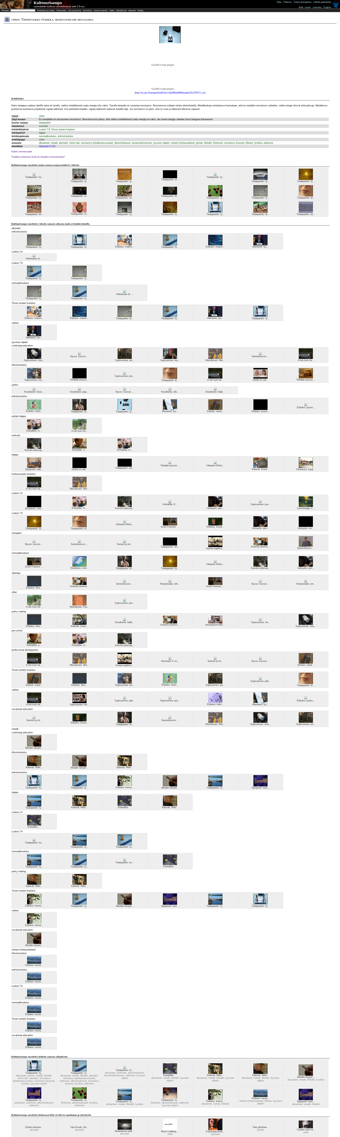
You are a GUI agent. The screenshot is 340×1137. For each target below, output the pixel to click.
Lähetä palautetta (322, 2)
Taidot (111, 10)
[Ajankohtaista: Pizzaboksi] (306, 546)
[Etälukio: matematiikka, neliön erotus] (215, 244)
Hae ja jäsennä (74, 10)
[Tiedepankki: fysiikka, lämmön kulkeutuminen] (125, 212)
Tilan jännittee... (260, 1127)
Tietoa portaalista (302, 2)
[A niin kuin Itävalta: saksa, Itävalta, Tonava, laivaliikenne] (306, 358)
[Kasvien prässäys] (34, 448)
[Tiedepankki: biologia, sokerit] (260, 212)
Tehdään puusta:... (79, 379)
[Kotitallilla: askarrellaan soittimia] (79, 447)
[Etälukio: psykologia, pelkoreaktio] (305, 698)
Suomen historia (100, 10)
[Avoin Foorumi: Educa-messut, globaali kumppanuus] (170, 524)
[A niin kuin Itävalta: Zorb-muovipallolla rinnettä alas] (79, 428)
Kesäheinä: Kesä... (34, 391)
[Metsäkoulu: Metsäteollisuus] (215, 358)
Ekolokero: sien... (34, 508)
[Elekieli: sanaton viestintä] (215, 409)
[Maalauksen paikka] (125, 1129)
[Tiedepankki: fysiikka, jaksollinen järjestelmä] (34, 1098)
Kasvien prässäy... (34, 450)
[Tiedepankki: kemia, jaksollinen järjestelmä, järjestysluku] (306, 212)
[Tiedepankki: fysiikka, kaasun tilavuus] (260, 195)
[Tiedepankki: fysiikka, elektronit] (215, 175)
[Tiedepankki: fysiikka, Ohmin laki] (170, 212)
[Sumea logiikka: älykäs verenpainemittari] (215, 546)
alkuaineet (44, 143)
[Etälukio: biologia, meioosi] (215, 702)
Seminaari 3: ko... (170, 661)
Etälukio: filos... (34, 587)
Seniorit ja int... (124, 544)
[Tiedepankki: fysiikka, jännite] (125, 409)
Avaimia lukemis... (260, 546)
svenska (317, 7)
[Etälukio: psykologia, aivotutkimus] (260, 409)
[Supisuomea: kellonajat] (79, 702)
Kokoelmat (87, 10)
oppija (42, 132)
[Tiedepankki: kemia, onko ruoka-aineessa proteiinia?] (34, 212)
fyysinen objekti (161, 143)
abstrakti (63, 143)
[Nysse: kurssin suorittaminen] (79, 354)
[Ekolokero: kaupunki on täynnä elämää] (306, 467)
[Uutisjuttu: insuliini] (306, 526)
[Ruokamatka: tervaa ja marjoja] (305, 581)
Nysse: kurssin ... (79, 356)
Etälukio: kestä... (215, 526)
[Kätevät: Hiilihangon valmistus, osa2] (34, 765)
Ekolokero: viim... (79, 568)
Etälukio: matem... (124, 246)
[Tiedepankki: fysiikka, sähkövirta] (170, 1098)
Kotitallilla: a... (79, 450)
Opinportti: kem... (261, 787)
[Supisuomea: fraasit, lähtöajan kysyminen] (260, 620)
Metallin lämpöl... (34, 748)
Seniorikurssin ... (260, 356)
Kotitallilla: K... (170, 504)
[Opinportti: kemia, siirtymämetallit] (260, 785)
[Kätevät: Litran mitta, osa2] (79, 624)
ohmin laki (74, 143)
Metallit (208, 143)
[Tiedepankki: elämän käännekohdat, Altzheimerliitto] (79, 194)
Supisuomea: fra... (260, 622)
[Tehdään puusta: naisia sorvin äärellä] (79, 377)
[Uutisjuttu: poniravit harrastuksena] (215, 506)
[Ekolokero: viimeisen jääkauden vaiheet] (79, 566)
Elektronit (218, 143)
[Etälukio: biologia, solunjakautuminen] (34, 409)
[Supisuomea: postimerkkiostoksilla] (124, 374)
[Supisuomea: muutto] (34, 358)
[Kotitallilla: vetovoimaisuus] (125, 805)
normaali (43, 126)
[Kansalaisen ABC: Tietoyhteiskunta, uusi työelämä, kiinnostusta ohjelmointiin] (215, 622)
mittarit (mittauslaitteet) (183, 143)
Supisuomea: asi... (124, 360)
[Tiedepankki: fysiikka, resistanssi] (170, 245)
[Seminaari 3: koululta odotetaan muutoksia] (170, 659)
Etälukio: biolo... (34, 411)
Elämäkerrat (121, 10)
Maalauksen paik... (124, 1131)
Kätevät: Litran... (79, 626)
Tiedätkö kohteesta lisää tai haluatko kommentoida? (38, 157)
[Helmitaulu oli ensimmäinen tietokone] (34, 256)
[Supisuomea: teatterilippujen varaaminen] (170, 358)
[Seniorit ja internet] (124, 542)
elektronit (268, 143)
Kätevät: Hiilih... (34, 767)
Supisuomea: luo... (34, 380)
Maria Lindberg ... (170, 1131)
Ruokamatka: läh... (170, 583)
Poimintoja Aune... (215, 1131)
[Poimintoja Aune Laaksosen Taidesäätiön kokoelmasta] (215, 1129)
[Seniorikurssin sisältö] (260, 354)
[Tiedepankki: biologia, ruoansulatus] (306, 195)
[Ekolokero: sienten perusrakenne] (34, 506)
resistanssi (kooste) (234, 143)
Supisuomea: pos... (125, 376)
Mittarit (249, 143)
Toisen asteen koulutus (63, 129)
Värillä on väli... (260, 380)
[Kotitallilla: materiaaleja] (34, 428)
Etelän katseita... (34, 1127)
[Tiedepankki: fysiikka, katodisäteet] (215, 195)
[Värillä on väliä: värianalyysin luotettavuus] (260, 377)
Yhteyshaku (61, 10)
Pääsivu (287, 2)
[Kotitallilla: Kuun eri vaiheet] (170, 502)
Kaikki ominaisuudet (21, 151)
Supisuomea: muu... (34, 360)
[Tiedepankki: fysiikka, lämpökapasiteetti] (34, 195)
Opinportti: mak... (34, 469)
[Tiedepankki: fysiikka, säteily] (306, 179)
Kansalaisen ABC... (215, 624)
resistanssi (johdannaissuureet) (97, 143)
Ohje (279, 2)
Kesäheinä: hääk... (215, 391)
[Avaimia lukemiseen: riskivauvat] (260, 544)
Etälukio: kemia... (125, 787)
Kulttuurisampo (48, 3)
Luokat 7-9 (44, 129)
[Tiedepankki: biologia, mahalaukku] (79, 409)
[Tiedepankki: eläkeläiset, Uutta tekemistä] (170, 177)
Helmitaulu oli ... (34, 258)
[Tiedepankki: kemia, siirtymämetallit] (34, 175)
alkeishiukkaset (122, 143)
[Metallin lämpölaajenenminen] (34, 745)
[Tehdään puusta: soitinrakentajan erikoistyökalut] (306, 377)
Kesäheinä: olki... (170, 391)
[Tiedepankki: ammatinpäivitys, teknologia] (125, 466)
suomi (308, 7)
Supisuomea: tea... (170, 360)
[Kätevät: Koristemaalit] (260, 467)
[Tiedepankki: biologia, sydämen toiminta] (79, 211)
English (327, 7)
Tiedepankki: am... (124, 468)
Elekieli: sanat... (215, 411)
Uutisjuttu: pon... (215, 508)
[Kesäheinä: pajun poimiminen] (79, 389)
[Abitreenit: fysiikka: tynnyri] (260, 244)
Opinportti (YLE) (47, 146)
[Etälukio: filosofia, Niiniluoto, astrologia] (34, 585)
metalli (54, 143)
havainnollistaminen (142, 143)
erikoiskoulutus (65, 136)
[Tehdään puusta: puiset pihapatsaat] (170, 463)
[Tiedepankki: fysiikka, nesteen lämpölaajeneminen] (79, 179)
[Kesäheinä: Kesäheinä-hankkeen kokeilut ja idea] (34, 389)
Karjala (140, 10)
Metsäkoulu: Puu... (79, 607)
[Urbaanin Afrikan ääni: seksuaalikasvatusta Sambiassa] (215, 463)
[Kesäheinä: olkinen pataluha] (170, 389)
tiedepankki (45, 122)
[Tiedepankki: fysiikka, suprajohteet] (260, 179)
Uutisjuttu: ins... (306, 528)
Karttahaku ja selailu (45, 10)
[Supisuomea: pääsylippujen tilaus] (260, 679)
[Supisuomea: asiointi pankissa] (125, 358)
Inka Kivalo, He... (79, 1127)
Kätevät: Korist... (260, 469)
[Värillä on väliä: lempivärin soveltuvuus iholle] (79, 467)
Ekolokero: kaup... (305, 469)
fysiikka (258, 143)
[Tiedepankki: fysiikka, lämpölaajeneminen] (215, 785)
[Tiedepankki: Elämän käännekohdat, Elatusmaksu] (170, 194)
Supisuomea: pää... (261, 681)
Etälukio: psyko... (260, 411)
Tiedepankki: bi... (306, 197)
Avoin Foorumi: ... (170, 526)
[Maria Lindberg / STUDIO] (170, 1129)
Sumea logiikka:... (215, 548)
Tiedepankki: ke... (34, 177)
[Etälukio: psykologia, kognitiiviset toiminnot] (305, 405)
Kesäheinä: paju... (79, 391)
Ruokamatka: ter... (305, 583)
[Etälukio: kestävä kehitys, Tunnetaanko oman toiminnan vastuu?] (215, 524)
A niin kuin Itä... (306, 360)
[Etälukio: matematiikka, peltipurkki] (125, 244)
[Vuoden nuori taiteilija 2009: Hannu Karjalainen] (306, 1127)
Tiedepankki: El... (170, 196)
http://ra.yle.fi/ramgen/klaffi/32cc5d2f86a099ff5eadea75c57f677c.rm (170, 92)
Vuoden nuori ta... (306, 1129)
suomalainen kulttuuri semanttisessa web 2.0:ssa (59, 6)
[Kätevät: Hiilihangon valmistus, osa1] (125, 765)
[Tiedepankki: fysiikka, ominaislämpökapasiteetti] (125, 179)
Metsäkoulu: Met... (215, 360)
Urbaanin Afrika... (215, 465)
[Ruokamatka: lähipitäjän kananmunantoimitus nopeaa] (170, 581)
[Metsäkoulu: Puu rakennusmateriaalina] (79, 604)
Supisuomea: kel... (79, 704)
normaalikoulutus (47, 136)
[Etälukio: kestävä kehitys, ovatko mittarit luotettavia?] (34, 963)
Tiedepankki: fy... (79, 181)
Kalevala (132, 10)
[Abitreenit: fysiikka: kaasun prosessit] (170, 409)
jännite (199, 143)
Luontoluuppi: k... (306, 508)
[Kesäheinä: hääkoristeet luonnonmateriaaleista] (215, 389)
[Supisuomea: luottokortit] (34, 377)
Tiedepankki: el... (170, 179)
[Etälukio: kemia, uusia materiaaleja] (125, 785)
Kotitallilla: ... (124, 807)
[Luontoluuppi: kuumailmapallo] (306, 506)
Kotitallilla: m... (34, 430)
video (41, 116)
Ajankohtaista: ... (306, 548)
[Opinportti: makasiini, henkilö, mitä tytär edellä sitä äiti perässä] (34, 467)
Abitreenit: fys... (260, 246)
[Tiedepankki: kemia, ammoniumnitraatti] (125, 195)
